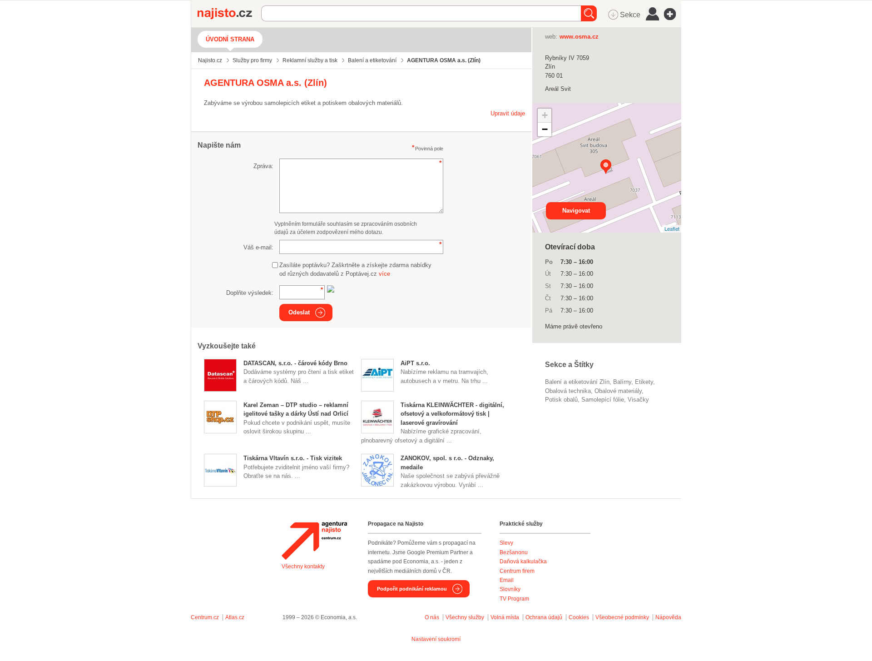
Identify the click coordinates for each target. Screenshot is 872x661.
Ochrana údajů (543, 617)
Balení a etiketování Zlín (577, 381)
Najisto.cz (229, 13)
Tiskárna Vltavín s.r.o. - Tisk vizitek (292, 458)
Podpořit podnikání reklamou (412, 588)
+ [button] (545, 115)
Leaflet (671, 228)
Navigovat (576, 210)
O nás (432, 617)
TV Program (514, 599)
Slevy (506, 543)
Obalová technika (568, 391)
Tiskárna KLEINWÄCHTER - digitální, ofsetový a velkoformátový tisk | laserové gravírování (452, 414)
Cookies (579, 617)
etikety (644, 381)
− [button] (545, 129)
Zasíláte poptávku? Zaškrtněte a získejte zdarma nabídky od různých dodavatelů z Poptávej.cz (355, 270)
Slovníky (510, 589)
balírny (622, 381)
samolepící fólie (602, 399)
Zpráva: (263, 166)
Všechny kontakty (303, 566)
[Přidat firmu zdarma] (673, 14)
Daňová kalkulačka (523, 561)
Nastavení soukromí (436, 639)
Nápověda (668, 617)
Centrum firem (517, 571)
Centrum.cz (205, 617)
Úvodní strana (230, 39)
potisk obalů (561, 399)
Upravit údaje (507, 113)
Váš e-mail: (258, 247)
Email (507, 580)
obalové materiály (618, 391)
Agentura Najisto (314, 541)
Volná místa (504, 617)
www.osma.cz (579, 36)
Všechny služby (466, 617)
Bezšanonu (514, 552)
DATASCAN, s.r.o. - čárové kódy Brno (295, 363)
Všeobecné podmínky (622, 617)
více (384, 273)
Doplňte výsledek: (249, 292)
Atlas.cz (234, 617)
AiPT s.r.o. (415, 363)
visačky (638, 399)
